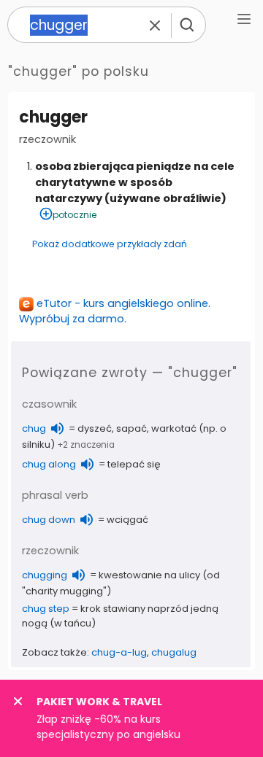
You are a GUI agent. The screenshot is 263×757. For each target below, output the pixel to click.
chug (34, 428)
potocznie (74, 215)
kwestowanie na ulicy (149, 575)
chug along (49, 464)
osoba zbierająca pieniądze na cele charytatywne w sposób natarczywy (135, 182)
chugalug (174, 652)
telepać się (134, 464)
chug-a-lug (119, 652)
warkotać (174, 428)
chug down (48, 520)
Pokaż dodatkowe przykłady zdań (109, 244)
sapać (131, 428)
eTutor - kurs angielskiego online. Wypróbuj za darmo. (114, 311)
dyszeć (94, 428)
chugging (44, 575)
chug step (45, 609)
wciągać (127, 520)
